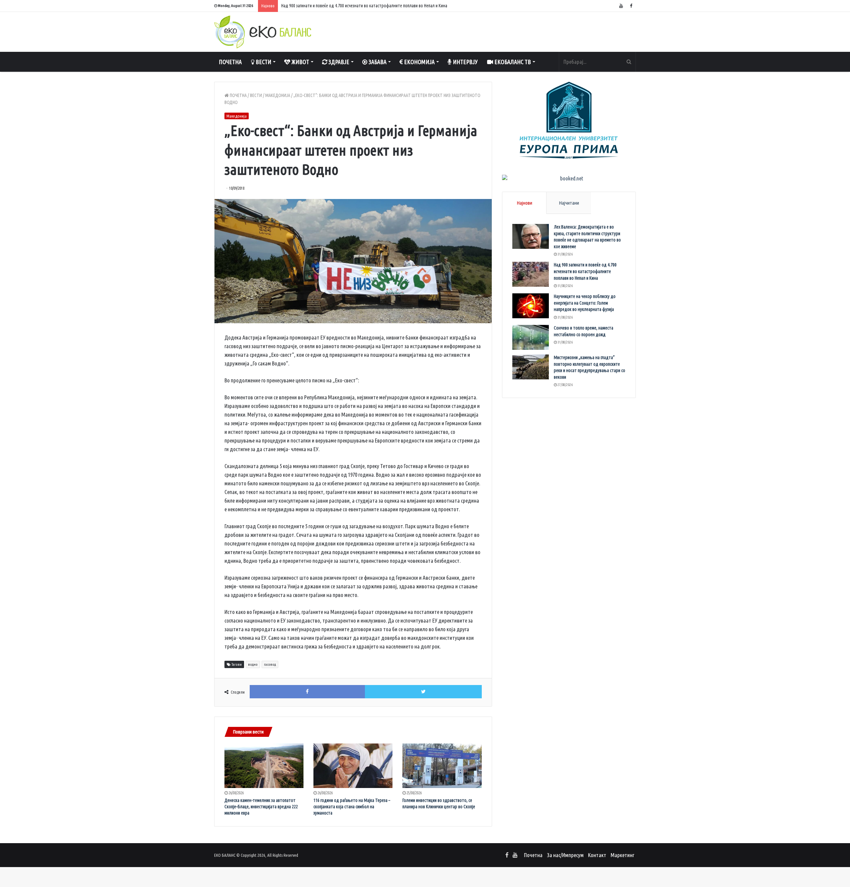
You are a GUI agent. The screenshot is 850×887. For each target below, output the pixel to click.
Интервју (465, 61)
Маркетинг (622, 855)
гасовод (270, 664)
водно (253, 664)
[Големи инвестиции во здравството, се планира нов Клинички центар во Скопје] (441, 765)
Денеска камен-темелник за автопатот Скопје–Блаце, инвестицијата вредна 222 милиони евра (261, 807)
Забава (376, 61)
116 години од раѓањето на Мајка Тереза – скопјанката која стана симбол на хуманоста (351, 807)
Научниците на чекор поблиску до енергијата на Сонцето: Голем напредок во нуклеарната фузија (585, 303)
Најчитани (569, 203)
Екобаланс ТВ (512, 61)
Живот (299, 61)
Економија (419, 61)
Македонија (277, 95)
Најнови (524, 203)
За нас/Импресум (565, 855)
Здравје (338, 61)
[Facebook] (631, 6)
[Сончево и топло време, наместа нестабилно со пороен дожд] (530, 337)
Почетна (230, 61)
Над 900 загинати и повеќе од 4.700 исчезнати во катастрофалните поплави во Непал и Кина (585, 271)
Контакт (597, 855)
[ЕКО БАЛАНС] (262, 32)
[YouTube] (621, 6)
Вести (262, 61)
